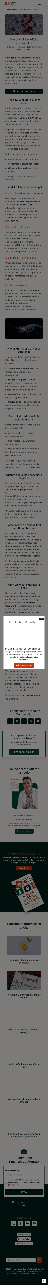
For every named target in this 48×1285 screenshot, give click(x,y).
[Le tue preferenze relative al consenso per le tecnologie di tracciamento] (44, 1281)
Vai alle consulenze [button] (24, 665)
